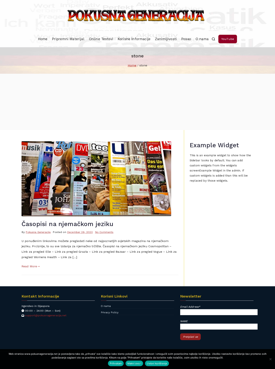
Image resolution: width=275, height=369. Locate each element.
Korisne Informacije (134, 39)
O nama (202, 39)
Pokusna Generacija (38, 232)
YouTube (227, 39)
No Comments (104, 232)
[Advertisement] (137, 102)
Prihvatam (116, 363)
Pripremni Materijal (68, 39)
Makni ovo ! (134, 363)
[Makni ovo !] (270, 359)
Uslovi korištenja (157, 363)
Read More (29, 266)
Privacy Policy (109, 312)
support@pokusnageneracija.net (45, 315)
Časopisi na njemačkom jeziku (67, 224)
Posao (186, 39)
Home (43, 39)
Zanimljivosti (166, 39)
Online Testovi (101, 39)
